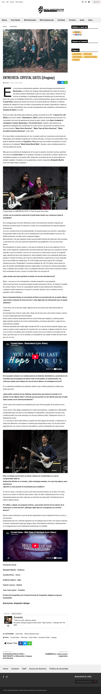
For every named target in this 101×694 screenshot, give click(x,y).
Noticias (4, 20)
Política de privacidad (58, 669)
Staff (7, 1)
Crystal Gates (14, 637)
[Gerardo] (8, 623)
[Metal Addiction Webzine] (50, 11)
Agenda (82, 20)
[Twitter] (89, 2)
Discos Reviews (15, 20)
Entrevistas (72, 20)
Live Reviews (61, 20)
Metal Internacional (30, 20)
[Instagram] (83, 2)
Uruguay (54, 637)
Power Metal (33, 637)
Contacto (12, 1)
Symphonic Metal (44, 637)
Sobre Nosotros (19, 1)
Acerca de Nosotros (37, 669)
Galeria (90, 20)
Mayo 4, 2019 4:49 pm (16, 83)
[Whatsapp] (66, 82)
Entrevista (24, 637)
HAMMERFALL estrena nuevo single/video (56, 655)
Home (3, 1)
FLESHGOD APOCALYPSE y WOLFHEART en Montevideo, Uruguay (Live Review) (17, 656)
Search (96, 2)
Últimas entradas (16, 613)
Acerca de (6, 613)
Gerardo (6, 83)
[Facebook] (85, 2)
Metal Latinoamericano (47, 20)
